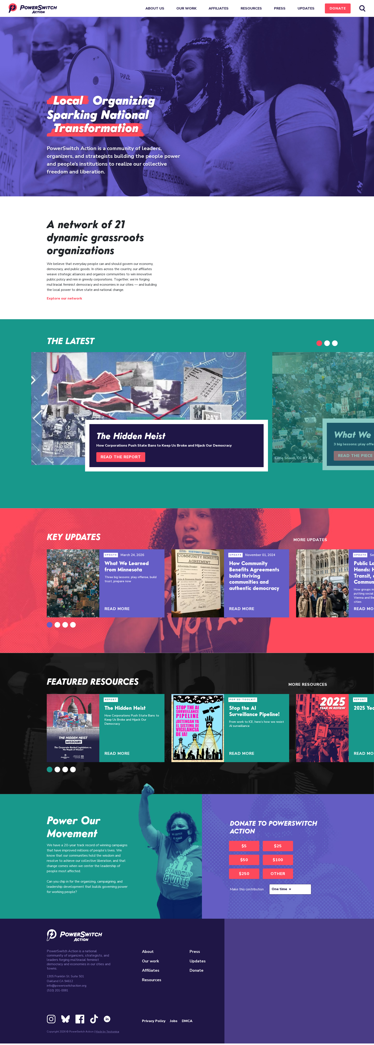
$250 (244, 873)
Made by (107, 1031)
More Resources (308, 684)
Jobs (173, 1021)
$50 (244, 859)
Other (278, 873)
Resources (251, 8)
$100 (278, 859)
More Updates (310, 539)
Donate (338, 8)
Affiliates (219, 8)
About (148, 951)
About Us (154, 8)
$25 (278, 846)
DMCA (187, 1021)
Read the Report (121, 457)
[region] (246, 262)
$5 (244, 846)
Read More (117, 608)
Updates (306, 8)
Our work (186, 8)
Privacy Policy (154, 1021)
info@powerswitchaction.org (66, 986)
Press (279, 8)
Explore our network (64, 298)
